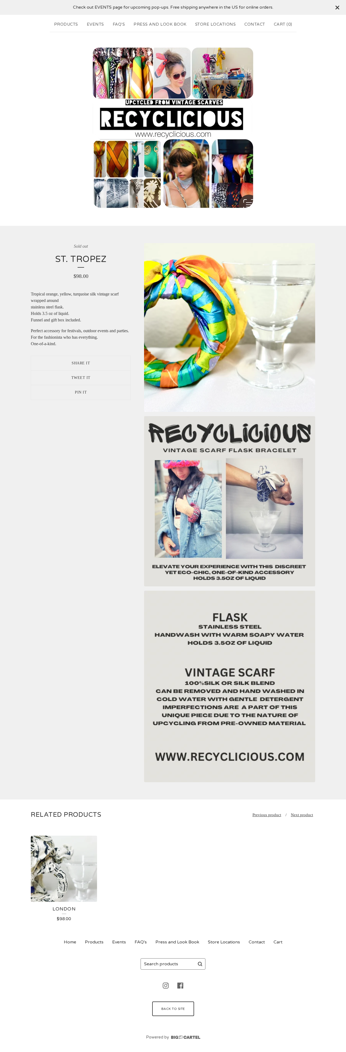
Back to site (173, 1009)
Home (70, 942)
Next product (302, 815)
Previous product (266, 815)
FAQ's (119, 24)
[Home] (173, 128)
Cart (278, 942)
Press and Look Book (160, 24)
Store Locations (215, 24)
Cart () (283, 24)
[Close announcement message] (337, 7)
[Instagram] (165, 985)
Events (95, 24)
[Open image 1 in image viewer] (229, 327)
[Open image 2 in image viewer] (229, 501)
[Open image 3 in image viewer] (229, 686)
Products (66, 24)
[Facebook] (180, 985)
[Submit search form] (200, 964)
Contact (254, 24)
